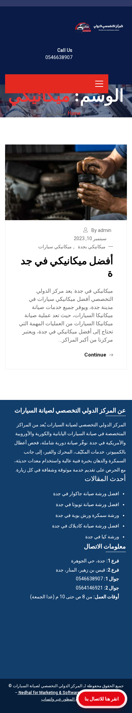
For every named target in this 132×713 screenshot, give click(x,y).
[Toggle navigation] (99, 83)
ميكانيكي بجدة (92, 246)
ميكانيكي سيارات (55, 246)
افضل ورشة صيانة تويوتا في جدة (87, 504)
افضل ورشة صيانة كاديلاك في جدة (85, 525)
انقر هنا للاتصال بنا (102, 698)
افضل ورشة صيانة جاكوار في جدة (86, 493)
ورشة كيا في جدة (102, 536)
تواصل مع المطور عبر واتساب (66, 699)
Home (74, 113)
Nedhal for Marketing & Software (49, 692)
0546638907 (58, 57)
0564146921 (89, 588)
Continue (96, 355)
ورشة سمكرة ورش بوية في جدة (87, 515)
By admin (101, 230)
